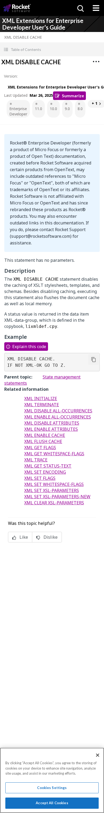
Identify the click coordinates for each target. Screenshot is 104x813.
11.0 (38, 108)
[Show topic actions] (96, 61)
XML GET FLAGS (40, 447)
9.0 (67, 108)
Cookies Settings (52, 788)
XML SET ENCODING (45, 472)
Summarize (73, 95)
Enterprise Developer (18, 111)
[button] (52, 49)
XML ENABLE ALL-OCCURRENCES (57, 417)
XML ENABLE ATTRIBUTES (51, 429)
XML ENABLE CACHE (44, 435)
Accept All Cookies (52, 803)
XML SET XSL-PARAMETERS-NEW (57, 497)
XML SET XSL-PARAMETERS (51, 490)
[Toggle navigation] (96, 8)
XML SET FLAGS (39, 478)
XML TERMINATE (41, 405)
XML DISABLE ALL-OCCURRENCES (58, 411)
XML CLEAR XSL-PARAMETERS (54, 503)
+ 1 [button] (94, 103)
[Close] (97, 755)
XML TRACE (35, 460)
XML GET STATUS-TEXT (47, 466)
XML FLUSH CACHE (43, 441)
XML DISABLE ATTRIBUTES (51, 423)
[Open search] (80, 8)
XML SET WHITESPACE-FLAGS (54, 484)
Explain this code (29, 346)
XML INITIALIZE (40, 398)
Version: (11, 76)
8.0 (80, 108)
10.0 (53, 108)
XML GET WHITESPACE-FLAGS (54, 454)
